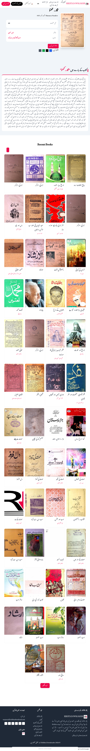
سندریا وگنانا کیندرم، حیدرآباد (14, 38)
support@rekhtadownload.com (14, 720)
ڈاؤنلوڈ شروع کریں (53, 46)
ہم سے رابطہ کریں (54, 5)
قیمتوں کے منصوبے (37, 723)
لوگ (62, 2)
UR (38, 4)
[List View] (4, 150)
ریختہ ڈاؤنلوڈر (39, 716)
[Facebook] (23, 723)
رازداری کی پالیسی (38, 729)
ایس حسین (11, 33)
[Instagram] (13, 723)
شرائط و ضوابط (39, 732)
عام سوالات (45, 2)
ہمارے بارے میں (53, 2)
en (23, 733)
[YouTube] (16, 723)
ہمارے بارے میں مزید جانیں (79, 735)
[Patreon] (6, 723)
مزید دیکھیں (45, 685)
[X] (20, 723)
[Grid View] (8, 150)
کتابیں (64, 2)
